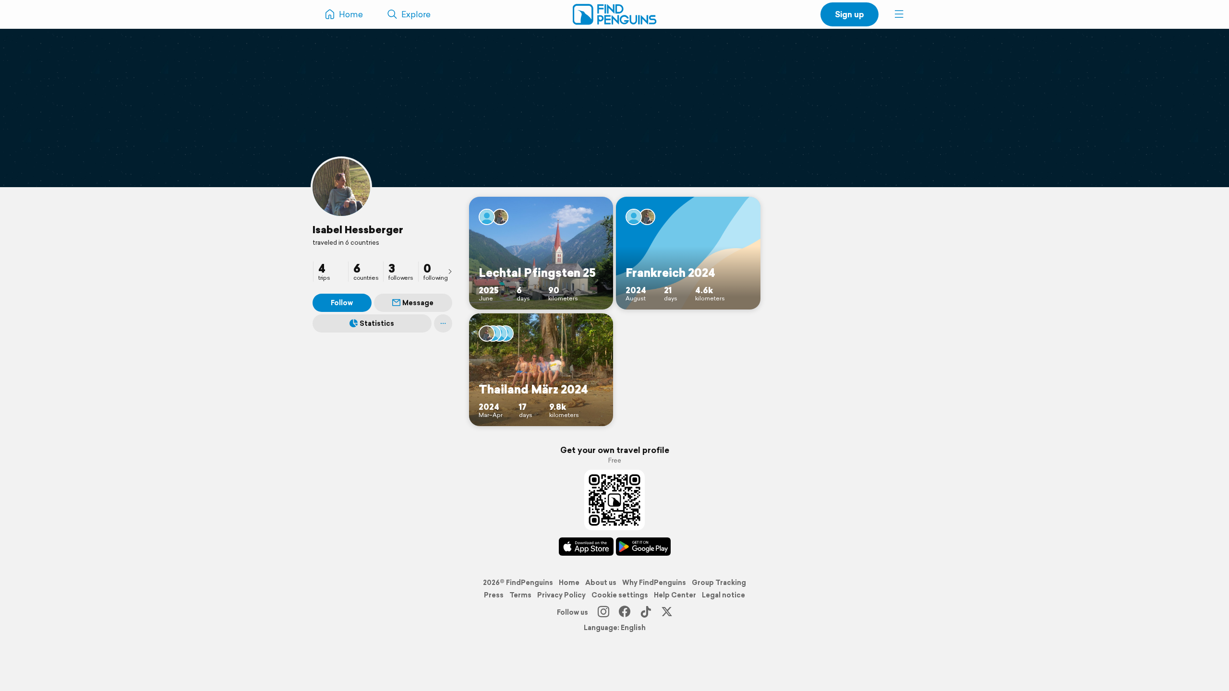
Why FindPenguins (654, 582)
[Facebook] (624, 612)
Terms (520, 595)
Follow (342, 303)
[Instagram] (603, 612)
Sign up (849, 14)
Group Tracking (719, 582)
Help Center (675, 595)
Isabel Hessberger (358, 229)
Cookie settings (619, 595)
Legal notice (723, 595)
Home (569, 582)
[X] (667, 612)
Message (418, 303)
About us (600, 582)
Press (494, 595)
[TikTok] (645, 612)
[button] (899, 14)
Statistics (377, 323)
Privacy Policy (561, 595)
